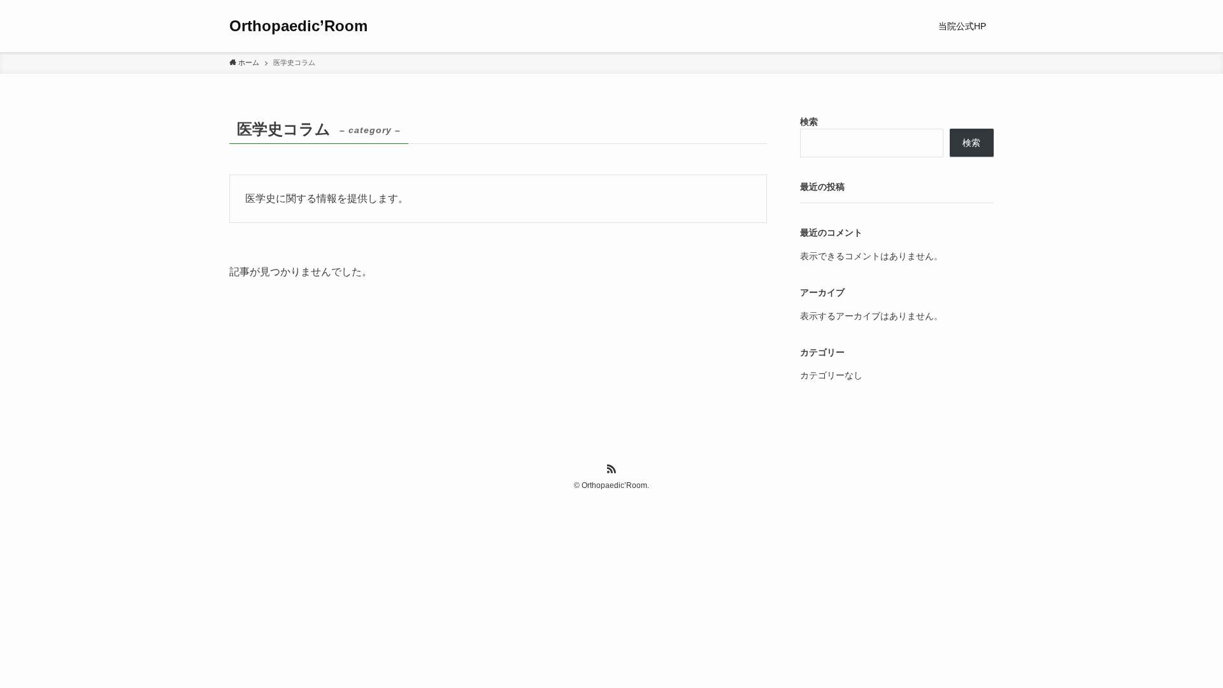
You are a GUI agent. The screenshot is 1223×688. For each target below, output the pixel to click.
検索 (809, 122)
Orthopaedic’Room (298, 26)
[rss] (611, 469)
